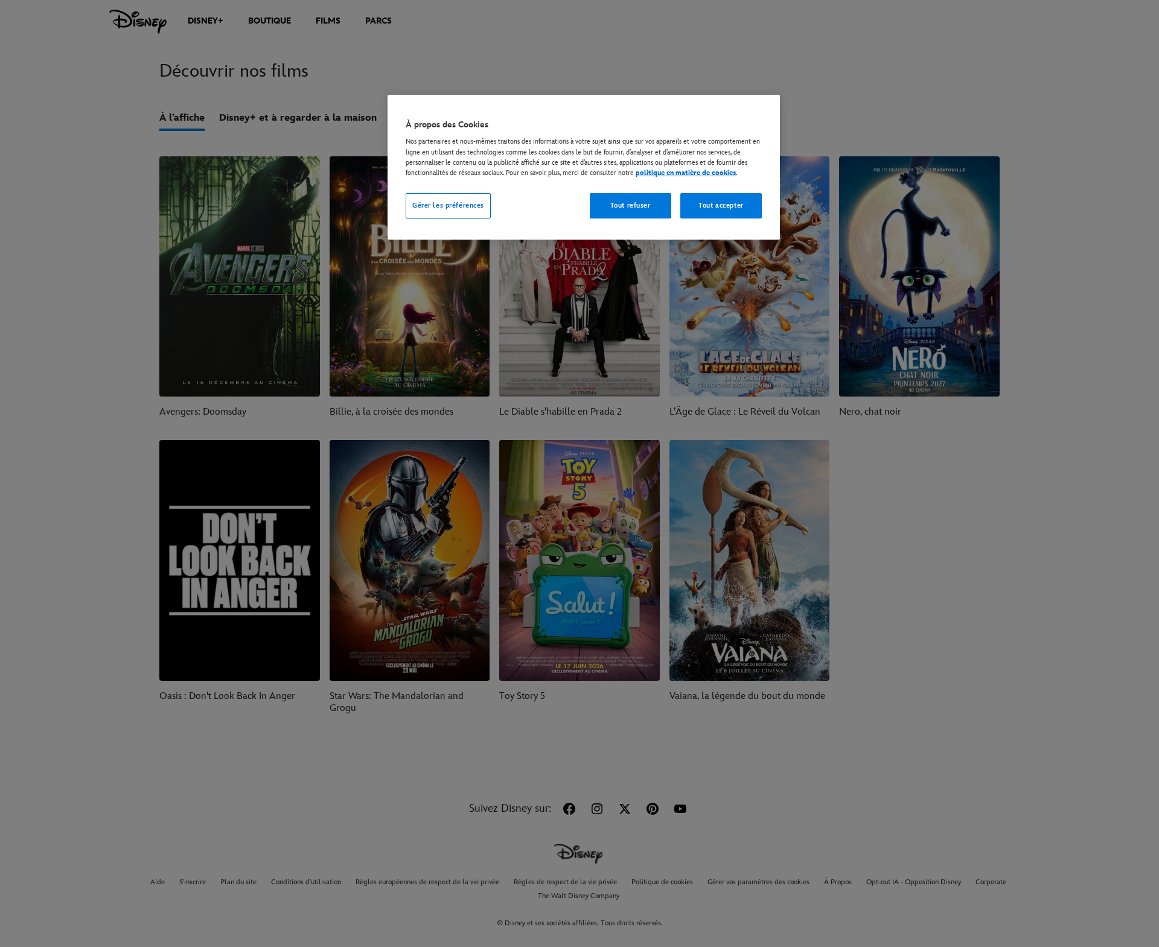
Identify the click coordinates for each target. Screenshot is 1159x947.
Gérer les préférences (448, 205)
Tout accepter (720, 205)
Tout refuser (630, 205)
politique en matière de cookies (686, 173)
